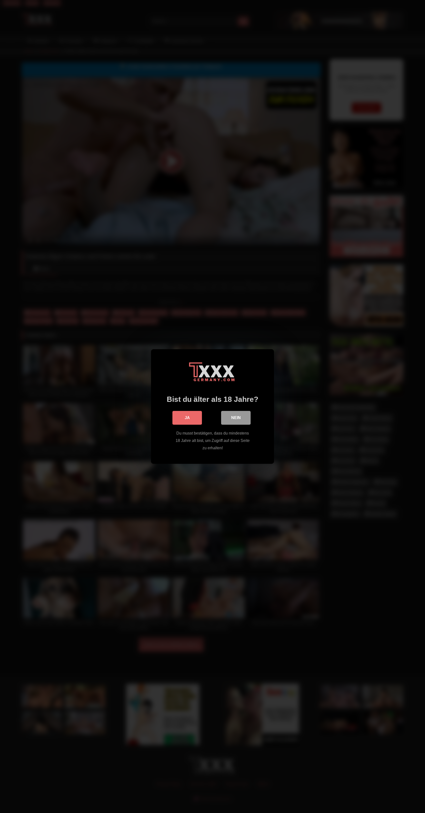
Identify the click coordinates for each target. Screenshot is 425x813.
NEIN (236, 418)
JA (187, 418)
